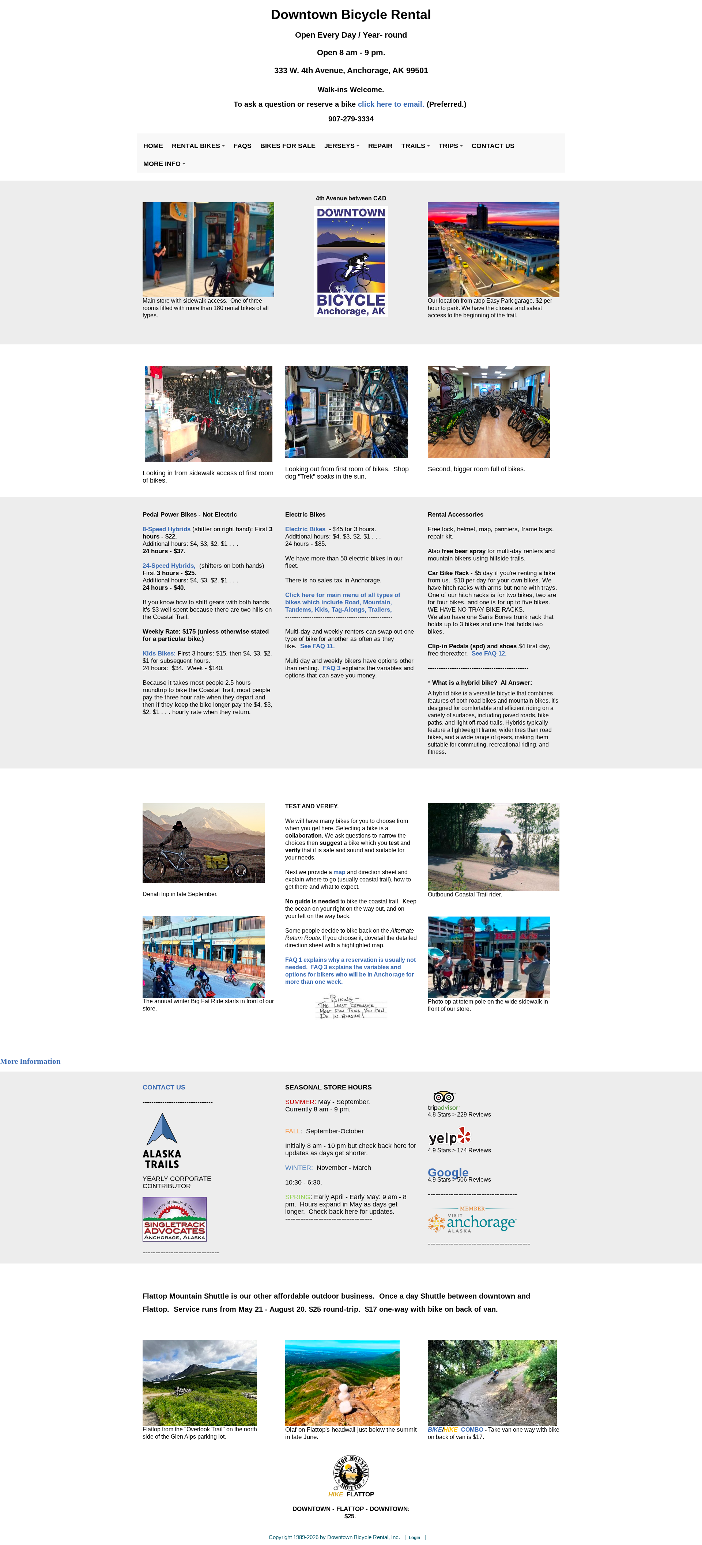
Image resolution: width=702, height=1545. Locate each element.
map (339, 872)
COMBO (472, 1430)
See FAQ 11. (317, 646)
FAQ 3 (332, 668)
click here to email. (391, 104)
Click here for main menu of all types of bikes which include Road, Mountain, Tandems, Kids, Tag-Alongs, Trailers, (342, 602)
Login (414, 1537)
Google (448, 1172)
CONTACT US (164, 1087)
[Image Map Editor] (143, 362)
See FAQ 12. (489, 653)
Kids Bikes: (159, 653)
